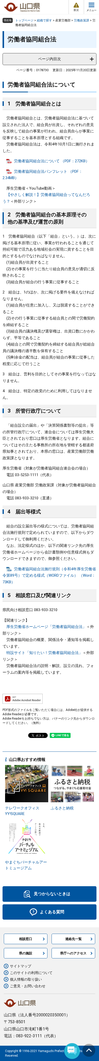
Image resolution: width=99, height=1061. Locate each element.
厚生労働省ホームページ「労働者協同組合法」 (46, 626)
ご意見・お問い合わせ (27, 986)
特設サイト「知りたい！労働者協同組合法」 (44, 652)
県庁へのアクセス (73, 953)
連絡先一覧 (73, 939)
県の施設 (25, 953)
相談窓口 (25, 939)
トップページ (24, 20)
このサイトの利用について (31, 973)
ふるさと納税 (62, 808)
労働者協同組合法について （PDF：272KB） (51, 161)
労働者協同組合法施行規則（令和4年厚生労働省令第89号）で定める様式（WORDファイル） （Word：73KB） (49, 575)
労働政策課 (81, 20)
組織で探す (44, 20)
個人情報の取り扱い (26, 979)
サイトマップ (20, 966)
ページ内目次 (49, 59)
